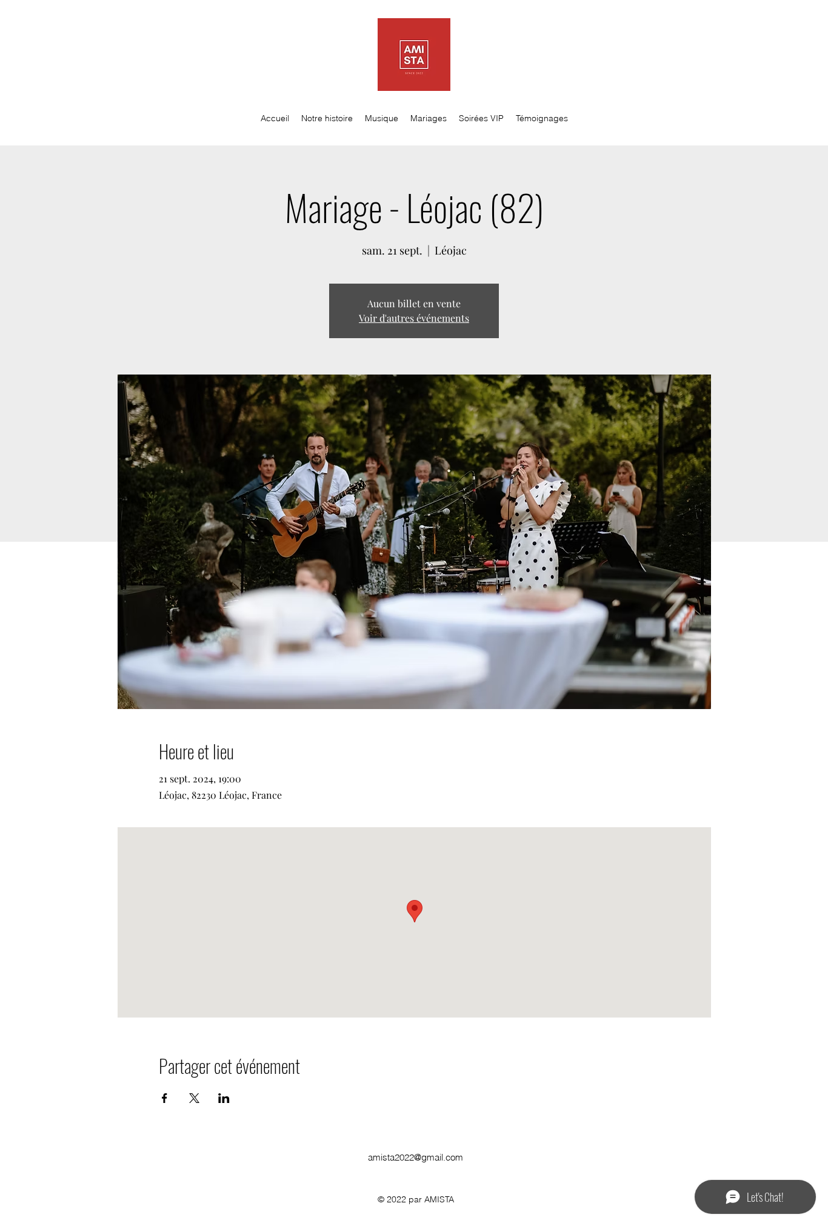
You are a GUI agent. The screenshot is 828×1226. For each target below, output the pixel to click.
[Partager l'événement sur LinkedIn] (224, 1098)
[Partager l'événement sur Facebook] (164, 1098)
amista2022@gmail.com (415, 1157)
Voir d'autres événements (414, 317)
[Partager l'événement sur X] (194, 1098)
